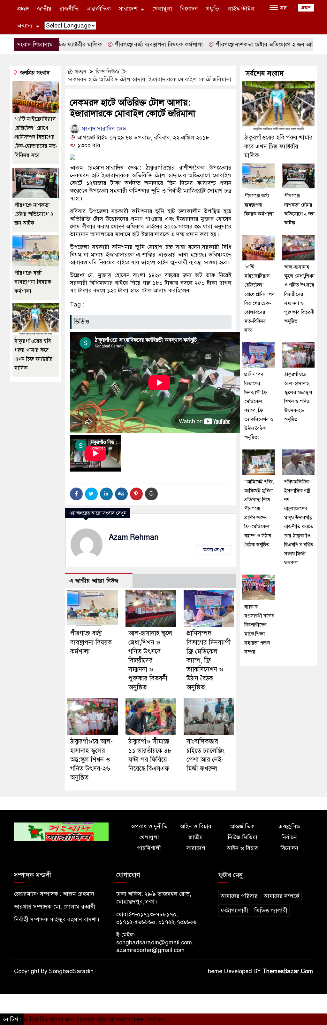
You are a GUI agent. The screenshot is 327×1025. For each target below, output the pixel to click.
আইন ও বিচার (195, 826)
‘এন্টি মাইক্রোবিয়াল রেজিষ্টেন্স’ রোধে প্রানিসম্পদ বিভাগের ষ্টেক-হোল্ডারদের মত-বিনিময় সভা (35, 137)
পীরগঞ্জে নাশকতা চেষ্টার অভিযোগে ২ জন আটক (238, 44)
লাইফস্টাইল (241, 8)
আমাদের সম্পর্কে (282, 896)
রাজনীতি (69, 8)
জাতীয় (44, 8)
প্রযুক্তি (213, 8)
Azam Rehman (134, 537)
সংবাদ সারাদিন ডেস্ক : (105, 128)
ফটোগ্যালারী (234, 910)
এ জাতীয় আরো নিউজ (93, 580)
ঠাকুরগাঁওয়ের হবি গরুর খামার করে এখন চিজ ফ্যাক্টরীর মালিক (278, 146)
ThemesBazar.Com (287, 971)
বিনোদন (189, 8)
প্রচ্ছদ (23, 8)
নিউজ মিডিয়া (242, 837)
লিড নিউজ (107, 71)
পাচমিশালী (149, 848)
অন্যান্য (25, 25)
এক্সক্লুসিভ (289, 826)
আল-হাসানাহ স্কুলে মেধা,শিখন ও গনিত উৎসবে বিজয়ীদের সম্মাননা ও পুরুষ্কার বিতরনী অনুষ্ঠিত (150, 660)
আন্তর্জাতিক (99, 8)
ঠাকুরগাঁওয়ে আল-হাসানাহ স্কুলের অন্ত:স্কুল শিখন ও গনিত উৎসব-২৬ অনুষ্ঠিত (91, 759)
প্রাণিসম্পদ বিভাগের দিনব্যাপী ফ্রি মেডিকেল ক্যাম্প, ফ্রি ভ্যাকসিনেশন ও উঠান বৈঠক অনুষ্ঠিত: (208, 660)
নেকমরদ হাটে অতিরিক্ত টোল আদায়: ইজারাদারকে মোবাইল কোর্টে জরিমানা (149, 79)
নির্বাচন (289, 837)
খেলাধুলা (162, 8)
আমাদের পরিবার (239, 896)
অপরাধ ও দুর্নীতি (149, 826)
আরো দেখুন (213, 549)
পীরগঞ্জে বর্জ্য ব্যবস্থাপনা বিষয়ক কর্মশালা (129, 44)
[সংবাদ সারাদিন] (61, 831)
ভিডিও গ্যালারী (270, 910)
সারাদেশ (128, 8)
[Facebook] (76, 494)
